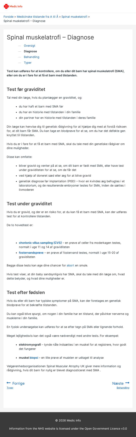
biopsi (34, 357)
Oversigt (29, 45)
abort (70, 265)
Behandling (31, 57)
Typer (28, 62)
